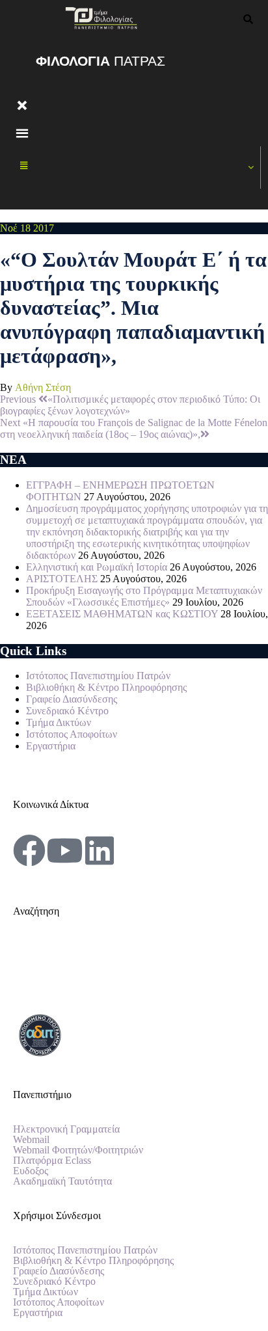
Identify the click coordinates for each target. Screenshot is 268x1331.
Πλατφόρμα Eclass (52, 1160)
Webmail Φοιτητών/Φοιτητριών (78, 1150)
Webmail (31, 1140)
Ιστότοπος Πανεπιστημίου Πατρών (98, 675)
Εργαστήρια (50, 745)
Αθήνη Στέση (43, 387)
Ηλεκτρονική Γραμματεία (66, 1129)
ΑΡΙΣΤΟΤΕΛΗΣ (62, 578)
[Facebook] (29, 850)
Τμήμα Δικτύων (58, 722)
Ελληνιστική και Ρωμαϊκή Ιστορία (96, 566)
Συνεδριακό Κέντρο (67, 710)
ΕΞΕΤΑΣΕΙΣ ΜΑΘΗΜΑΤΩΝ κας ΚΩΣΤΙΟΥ (122, 613)
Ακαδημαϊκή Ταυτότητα (62, 1181)
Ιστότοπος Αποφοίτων (71, 734)
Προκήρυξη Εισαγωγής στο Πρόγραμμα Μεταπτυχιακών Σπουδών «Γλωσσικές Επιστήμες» (144, 596)
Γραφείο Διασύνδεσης (71, 699)
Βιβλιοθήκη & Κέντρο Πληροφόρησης (106, 687)
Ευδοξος (30, 1171)
